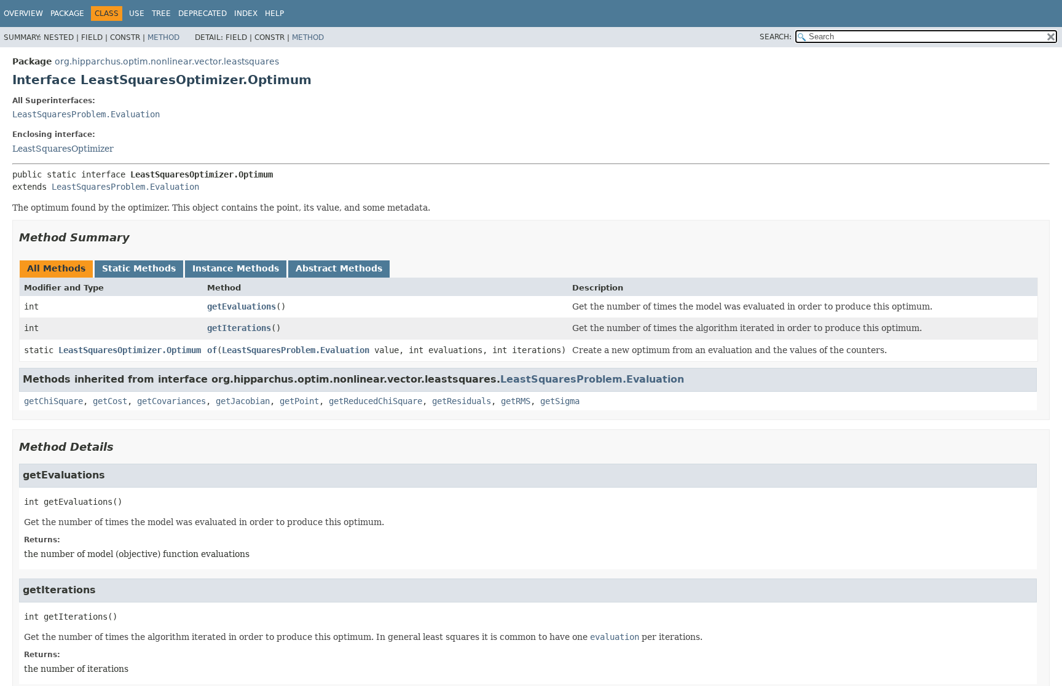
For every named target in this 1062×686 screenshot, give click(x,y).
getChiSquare (53, 401)
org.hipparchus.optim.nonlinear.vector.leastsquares (167, 61)
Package (67, 13)
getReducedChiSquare (375, 401)
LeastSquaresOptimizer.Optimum (129, 350)
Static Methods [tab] (139, 268)
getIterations (239, 328)
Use (136, 13)
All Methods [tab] (56, 268)
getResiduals (461, 401)
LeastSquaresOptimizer (63, 149)
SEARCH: (776, 37)
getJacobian (243, 401)
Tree (161, 13)
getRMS (515, 401)
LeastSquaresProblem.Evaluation (86, 114)
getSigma (560, 401)
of (212, 350)
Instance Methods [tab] (235, 268)
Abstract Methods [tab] (339, 268)
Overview (23, 13)
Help (274, 13)
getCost (110, 401)
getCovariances (171, 401)
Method (163, 37)
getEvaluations (241, 306)
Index (246, 13)
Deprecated (202, 13)
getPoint (299, 401)
